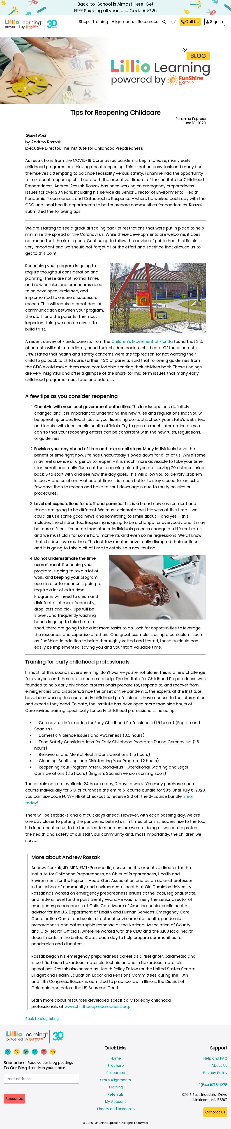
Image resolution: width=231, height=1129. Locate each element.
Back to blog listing (42, 1018)
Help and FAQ (215, 1058)
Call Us (192, 21)
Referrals (115, 1094)
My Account (115, 1101)
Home (115, 1058)
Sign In (216, 21)
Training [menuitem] (100, 21)
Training (116, 1087)
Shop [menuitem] (84, 21)
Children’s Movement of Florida (142, 341)
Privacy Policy (215, 1072)
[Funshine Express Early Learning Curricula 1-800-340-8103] (47, 26)
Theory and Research (116, 1108)
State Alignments (115, 1080)
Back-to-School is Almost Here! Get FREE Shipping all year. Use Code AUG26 (115, 7)
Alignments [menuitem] (123, 21)
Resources (148, 21)
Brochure (115, 1065)
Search (164, 22)
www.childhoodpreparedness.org (97, 1006)
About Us (219, 1065)
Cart (173, 22)
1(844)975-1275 (213, 1085)
